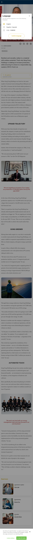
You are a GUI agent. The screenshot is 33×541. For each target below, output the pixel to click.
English (9, 24)
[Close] (29, 531)
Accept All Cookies (21, 538)
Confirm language (16, 36)
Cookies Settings (10, 538)
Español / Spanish (12, 27)
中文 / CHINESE (11, 30)
